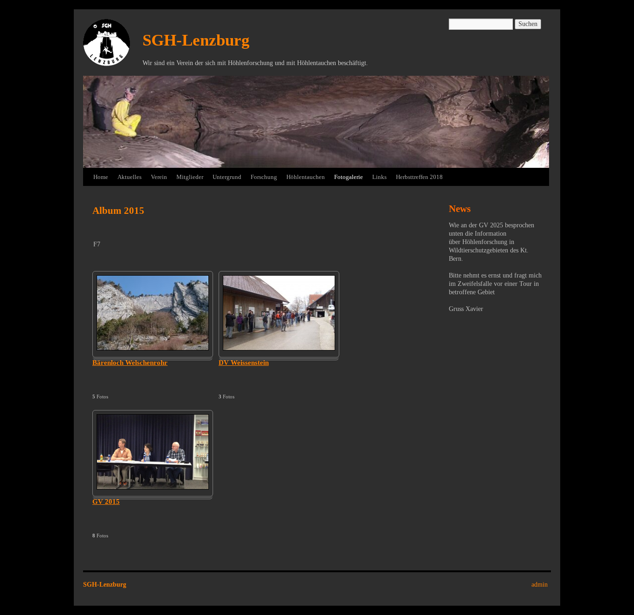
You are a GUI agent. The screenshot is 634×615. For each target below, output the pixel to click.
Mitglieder (189, 176)
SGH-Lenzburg (196, 40)
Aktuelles (129, 176)
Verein (159, 176)
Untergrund (227, 176)
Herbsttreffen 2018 (419, 176)
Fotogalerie (348, 176)
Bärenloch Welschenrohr (130, 362)
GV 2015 (106, 501)
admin (539, 584)
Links (379, 176)
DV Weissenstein (244, 362)
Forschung (264, 176)
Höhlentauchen (305, 176)
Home (100, 176)
